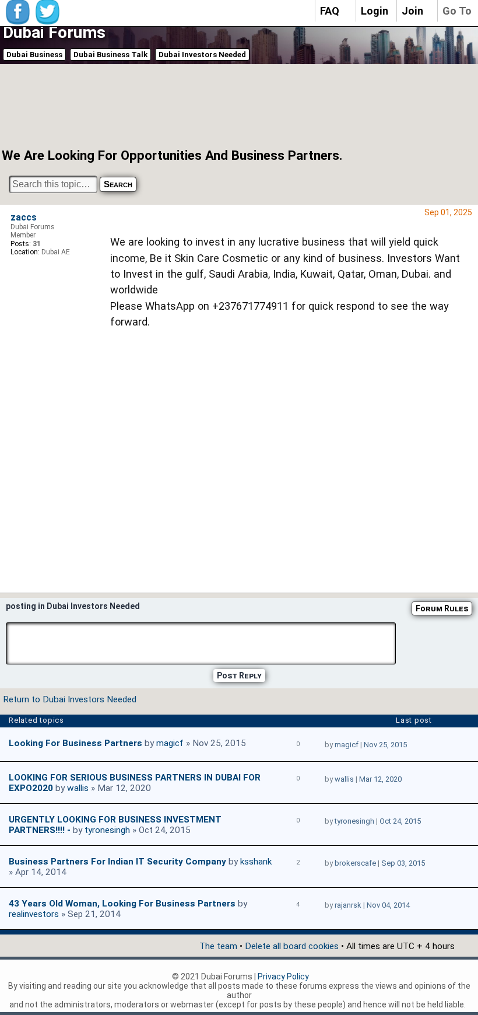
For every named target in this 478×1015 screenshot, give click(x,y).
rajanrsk (348, 905)
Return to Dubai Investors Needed (69, 699)
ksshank (256, 861)
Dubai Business (34, 54)
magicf (170, 743)
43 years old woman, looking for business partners (122, 903)
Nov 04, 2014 (388, 905)
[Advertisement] (224, 105)
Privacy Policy (283, 976)
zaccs (23, 217)
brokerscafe (355, 863)
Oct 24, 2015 (400, 821)
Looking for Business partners (75, 743)
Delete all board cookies (292, 946)
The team (218, 946)
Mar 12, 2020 (380, 779)
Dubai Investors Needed (202, 54)
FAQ (329, 11)
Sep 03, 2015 (403, 863)
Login (374, 11)
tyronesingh (107, 830)
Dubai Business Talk (110, 54)
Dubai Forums (54, 32)
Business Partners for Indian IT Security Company (117, 861)
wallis (78, 788)
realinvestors (34, 914)
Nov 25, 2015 (385, 744)
